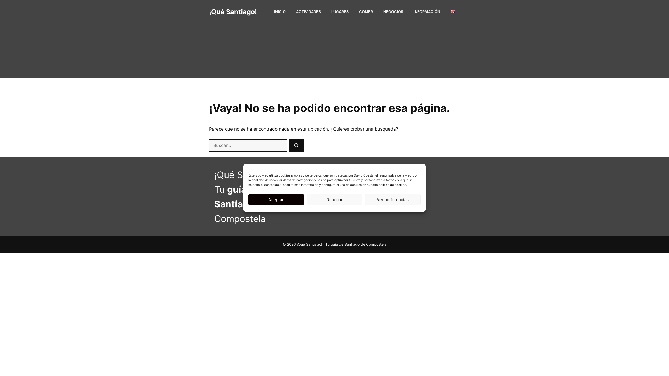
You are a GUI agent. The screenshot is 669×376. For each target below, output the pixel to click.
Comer (366, 11)
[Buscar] (296, 145)
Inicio (280, 11)
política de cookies (392, 185)
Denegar (334, 199)
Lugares (340, 11)
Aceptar (276, 199)
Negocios (393, 11)
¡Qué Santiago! (233, 12)
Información (427, 11)
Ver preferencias (393, 199)
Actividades (308, 11)
